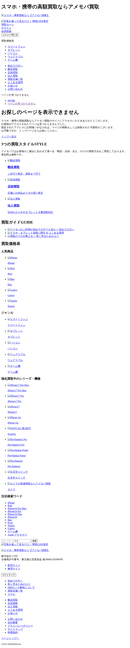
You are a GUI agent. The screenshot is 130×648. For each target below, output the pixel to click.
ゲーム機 (13, 60)
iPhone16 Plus (15, 514)
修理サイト (14, 568)
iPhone (11, 502)
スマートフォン (16, 46)
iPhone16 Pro (14, 511)
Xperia (11, 525)
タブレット (14, 50)
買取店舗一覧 (15, 79)
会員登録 (6, 31)
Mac (10, 519)
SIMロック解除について (21, 587)
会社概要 (13, 622)
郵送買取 (13, 69)
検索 (34, 541)
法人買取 (13, 75)
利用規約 (13, 632)
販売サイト (14, 565)
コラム (11, 594)
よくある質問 (15, 82)
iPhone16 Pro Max (17, 508)
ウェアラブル (15, 56)
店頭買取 (13, 72)
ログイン (6, 27)
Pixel (10, 522)
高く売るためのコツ (19, 584)
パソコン (13, 53)
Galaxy (11, 528)
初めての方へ (15, 65)
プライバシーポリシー (20, 625)
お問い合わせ (15, 89)
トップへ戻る (8, 136)
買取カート (7, 24)
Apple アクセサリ (17, 534)
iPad (10, 505)
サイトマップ (9, 575)
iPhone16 (12, 517)
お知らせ (13, 85)
